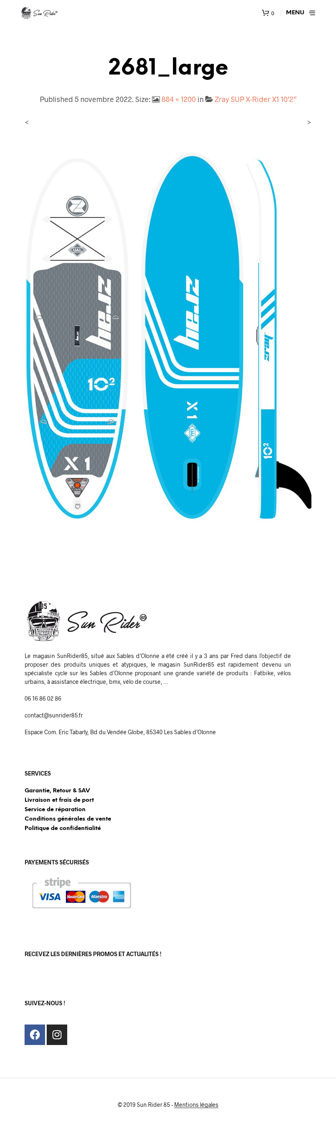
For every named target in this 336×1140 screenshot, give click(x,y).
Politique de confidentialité (63, 829)
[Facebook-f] (35, 1035)
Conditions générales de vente (68, 819)
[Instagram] (57, 1035)
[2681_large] (168, 338)
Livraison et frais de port (59, 800)
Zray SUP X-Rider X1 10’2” (256, 99)
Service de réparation (55, 810)
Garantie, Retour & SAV (57, 791)
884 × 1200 (178, 99)
